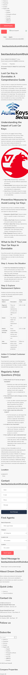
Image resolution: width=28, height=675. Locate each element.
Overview (4, 64)
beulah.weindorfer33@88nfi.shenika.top (14, 61)
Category (3, 530)
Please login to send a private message (11, 566)
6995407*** (15, 59)
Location (3, 544)
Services (5, 5)
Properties (5, 3)
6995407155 (8, 59)
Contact (5, 6)
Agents (10, 37)
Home (5, 37)
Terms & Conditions (8, 593)
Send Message (14, 512)
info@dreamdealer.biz (5, 603)
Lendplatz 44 (4, 474)
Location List (4, 537)
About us (5, 1)
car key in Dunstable (11, 448)
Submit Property (8, 25)
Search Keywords (5, 522)
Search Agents (7, 553)
